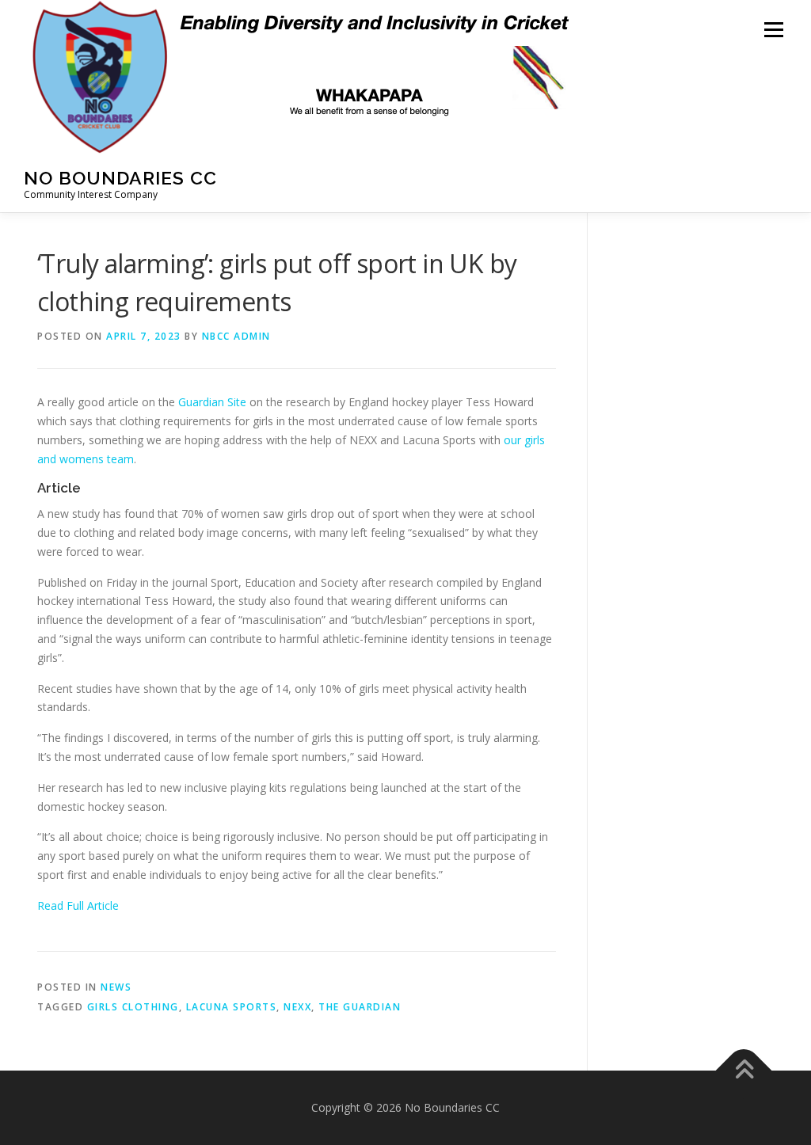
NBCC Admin (236, 336)
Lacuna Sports (231, 1007)
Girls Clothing (133, 1007)
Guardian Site (212, 401)
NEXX (297, 1007)
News (116, 987)
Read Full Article (78, 905)
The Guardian (359, 1007)
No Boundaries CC (120, 177)
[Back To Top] (744, 1071)
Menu (773, 29)
